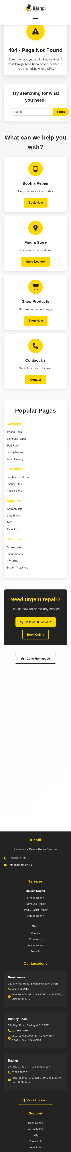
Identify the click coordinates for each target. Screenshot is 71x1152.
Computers (35, 939)
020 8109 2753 (20, 988)
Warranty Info (14, 508)
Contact (35, 379)
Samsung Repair (17, 438)
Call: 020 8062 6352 (38, 622)
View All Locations (37, 1100)
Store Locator (35, 261)
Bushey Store (15, 483)
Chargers (12, 560)
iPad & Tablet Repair (35, 909)
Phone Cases (15, 554)
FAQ (9, 522)
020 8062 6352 (18, 858)
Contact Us (35, 1141)
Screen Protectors (17, 567)
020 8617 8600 (20, 1030)
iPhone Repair (15, 431)
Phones (35, 933)
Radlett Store (14, 490)
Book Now (35, 202)
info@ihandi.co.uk (20, 864)
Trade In (35, 951)
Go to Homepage (38, 658)
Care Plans (13, 515)
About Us (12, 529)
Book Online (35, 634)
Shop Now (35, 320)
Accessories (14, 547)
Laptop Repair (15, 452)
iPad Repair (13, 445)
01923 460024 (20, 1072)
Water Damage (15, 459)
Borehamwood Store (19, 477)
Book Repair (35, 1122)
